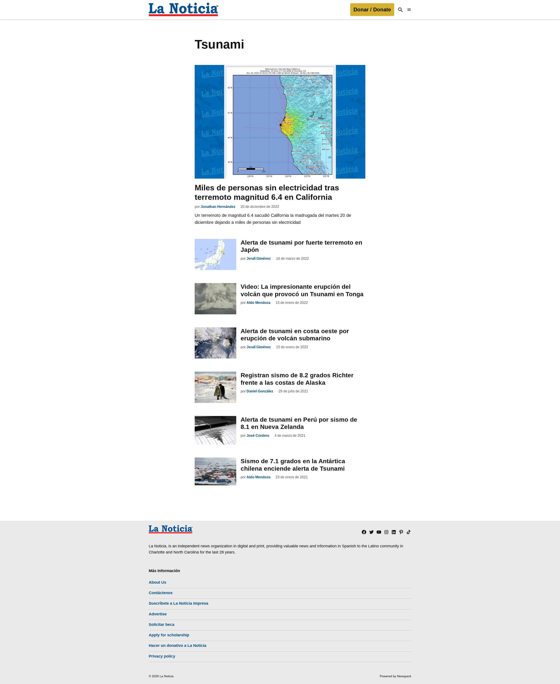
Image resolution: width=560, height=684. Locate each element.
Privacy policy (162, 656)
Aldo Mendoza (258, 303)
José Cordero (258, 435)
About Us (157, 582)
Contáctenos (161, 593)
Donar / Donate (372, 9)
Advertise (158, 614)
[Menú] (409, 9)
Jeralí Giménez (259, 258)
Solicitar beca (161, 624)
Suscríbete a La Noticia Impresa (178, 603)
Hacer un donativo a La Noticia (177, 645)
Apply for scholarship (169, 635)
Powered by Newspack (395, 676)
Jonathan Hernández (218, 207)
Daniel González (260, 391)
